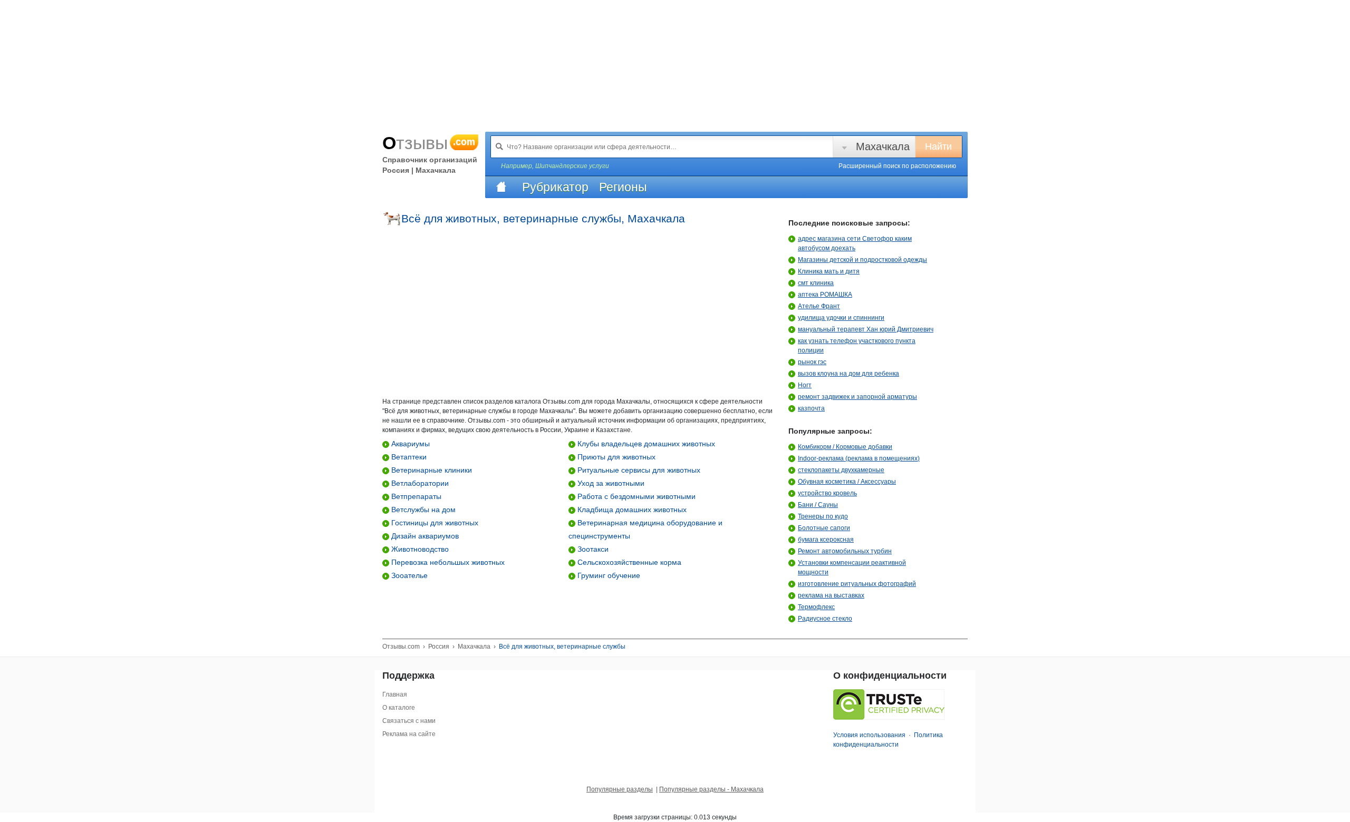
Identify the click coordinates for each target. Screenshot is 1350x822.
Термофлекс (816, 607)
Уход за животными (609, 483)
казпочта (811, 408)
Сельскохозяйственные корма (628, 562)
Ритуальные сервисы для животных (637, 470)
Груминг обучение (607, 575)
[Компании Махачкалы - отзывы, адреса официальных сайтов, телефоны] (501, 187)
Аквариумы (409, 443)
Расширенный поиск (897, 166)
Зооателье (408, 575)
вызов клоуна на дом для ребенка (848, 373)
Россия (438, 646)
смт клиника (816, 283)
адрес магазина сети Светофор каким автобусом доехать (855, 243)
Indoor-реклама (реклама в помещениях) (859, 458)
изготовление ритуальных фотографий (857, 584)
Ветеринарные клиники (430, 470)
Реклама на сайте (409, 734)
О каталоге (398, 707)
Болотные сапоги (824, 528)
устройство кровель (827, 493)
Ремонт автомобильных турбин (845, 551)
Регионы (623, 187)
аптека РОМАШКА (825, 294)
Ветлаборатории (419, 483)
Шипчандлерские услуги (572, 166)
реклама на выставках (831, 595)
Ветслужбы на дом (422, 509)
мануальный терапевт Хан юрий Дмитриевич (865, 329)
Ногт (805, 385)
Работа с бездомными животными (635, 496)
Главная (394, 694)
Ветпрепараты (415, 496)
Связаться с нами (409, 721)
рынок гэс (812, 362)
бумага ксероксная (826, 539)
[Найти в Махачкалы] (499, 146)
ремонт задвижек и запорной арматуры (857, 396)
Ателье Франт (819, 306)
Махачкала (883, 146)
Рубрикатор (555, 187)
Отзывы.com (401, 646)
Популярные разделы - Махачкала (711, 789)
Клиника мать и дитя (829, 271)
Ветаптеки (408, 457)
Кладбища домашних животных (631, 509)
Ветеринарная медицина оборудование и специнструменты (645, 529)
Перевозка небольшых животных (447, 562)
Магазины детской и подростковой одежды (862, 259)
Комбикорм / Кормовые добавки (845, 447)
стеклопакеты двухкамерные (841, 470)
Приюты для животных (615, 457)
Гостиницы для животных (433, 522)
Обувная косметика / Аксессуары (847, 481)
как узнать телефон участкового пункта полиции (856, 345)
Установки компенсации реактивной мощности (852, 567)
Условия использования (869, 735)
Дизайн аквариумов (424, 536)
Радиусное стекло (825, 618)
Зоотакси (592, 549)
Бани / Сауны (818, 504)
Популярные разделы (619, 789)
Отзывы (428, 143)
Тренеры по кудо (823, 516)
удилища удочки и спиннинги (841, 317)
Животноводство (419, 549)
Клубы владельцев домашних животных (645, 443)
